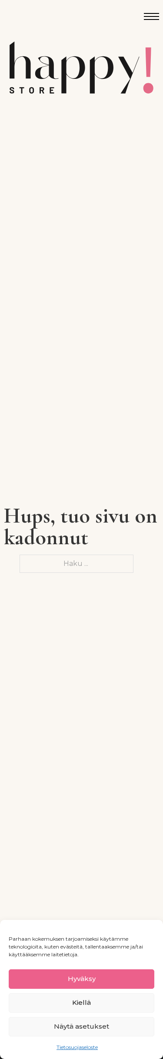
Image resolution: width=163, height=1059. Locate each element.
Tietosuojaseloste (77, 1047)
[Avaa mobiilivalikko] (151, 16)
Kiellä (81, 1002)
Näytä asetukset (81, 1026)
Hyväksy (82, 979)
